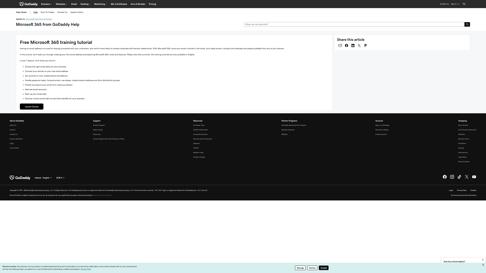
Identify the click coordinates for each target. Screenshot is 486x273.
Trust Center (14, 148)
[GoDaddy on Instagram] (452, 178)
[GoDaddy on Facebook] (444, 178)
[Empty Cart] (464, 4)
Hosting (461, 148)
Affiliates (284, 134)
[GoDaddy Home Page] (20, 178)
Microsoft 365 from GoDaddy (39, 19)
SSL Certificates (119, 4)
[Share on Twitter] (359, 45)
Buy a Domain (463, 125)
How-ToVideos (47, 12)
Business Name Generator (202, 139)
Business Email (463, 139)
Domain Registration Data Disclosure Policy (108, 139)
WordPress (462, 143)
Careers (12, 130)
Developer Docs (199, 125)
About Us (13, 125)
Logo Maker (462, 157)
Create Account (381, 134)
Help (35, 12)
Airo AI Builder (138, 4)
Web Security (463, 152)
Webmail (196, 143)
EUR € (59, 178)
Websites (461, 134)
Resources (97, 134)
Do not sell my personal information (463, 195)
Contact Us (62, 12)
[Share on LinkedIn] (353, 45)
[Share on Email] (340, 45)
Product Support (99, 125)
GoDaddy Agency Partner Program (293, 125)
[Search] (467, 24)
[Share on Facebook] (346, 45)
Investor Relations (16, 139)
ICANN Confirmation (200, 130)
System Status (76, 12)
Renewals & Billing (381, 130)
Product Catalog (199, 157)
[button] (483, 259)
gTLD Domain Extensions (467, 130)
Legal (12, 143)
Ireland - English (42, 178)
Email (74, 4)
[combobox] (354, 24)
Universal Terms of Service (102, 195)
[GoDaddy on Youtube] (474, 178)
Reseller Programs (288, 130)
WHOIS (196, 148)
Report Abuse (98, 130)
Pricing (152, 4)
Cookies (473, 190)
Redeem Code (198, 152)
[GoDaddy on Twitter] (466, 178)
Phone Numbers (464, 161)
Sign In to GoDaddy (382, 125)
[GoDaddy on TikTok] (459, 178)
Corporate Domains (200, 134)
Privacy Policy (462, 190)
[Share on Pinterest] (365, 45)
